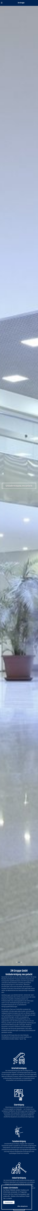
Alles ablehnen (9, 1206)
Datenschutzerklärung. (19, 1198)
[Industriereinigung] (19, 1167)
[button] (1, 2)
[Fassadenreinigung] (19, 1130)
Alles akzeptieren (22, 1206)
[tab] (16, 962)
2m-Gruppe (21, 3)
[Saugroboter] (19, 1057)
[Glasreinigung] (19, 1093)
